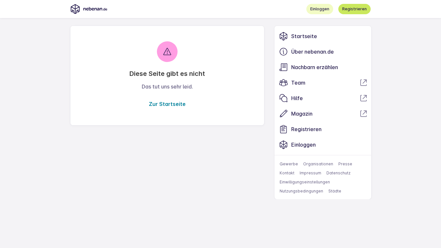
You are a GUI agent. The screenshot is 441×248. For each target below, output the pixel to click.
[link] (322, 36)
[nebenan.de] (88, 9)
